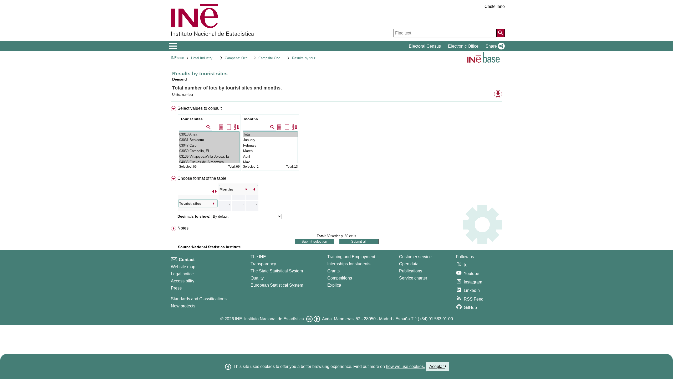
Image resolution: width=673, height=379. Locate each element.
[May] (270, 162)
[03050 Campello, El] (209, 151)
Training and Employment (351, 257)
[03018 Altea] (209, 134)
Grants (333, 271)
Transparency (263, 264)
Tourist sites (191, 119)
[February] (270, 145)
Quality (257, 278)
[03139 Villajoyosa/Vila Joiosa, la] (209, 156)
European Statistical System (277, 285)
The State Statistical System (277, 271)
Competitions (339, 278)
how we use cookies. (405, 366)
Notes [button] (182, 228)
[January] (270, 140)
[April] (270, 156)
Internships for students (348, 264)
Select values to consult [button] (199, 108)
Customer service (415, 257)
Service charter (413, 278)
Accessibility (182, 281)
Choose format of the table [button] (201, 178)
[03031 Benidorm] (209, 140)
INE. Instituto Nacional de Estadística (269, 319)
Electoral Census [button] (425, 46)
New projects (183, 306)
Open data (409, 264)
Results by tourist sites (309, 58)
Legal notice (182, 274)
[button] (494, 46)
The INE (258, 257)
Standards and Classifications (199, 299)
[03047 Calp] (209, 145)
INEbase (177, 58)
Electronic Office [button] (463, 46)
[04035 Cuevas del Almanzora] (209, 162)
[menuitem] (336, 140)
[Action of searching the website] (500, 33)
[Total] (270, 134)
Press (176, 288)
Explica (334, 285)
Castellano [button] (495, 6)
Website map (183, 267)
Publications (410, 271)
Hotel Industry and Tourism (211, 58)
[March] (270, 151)
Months (251, 119)
